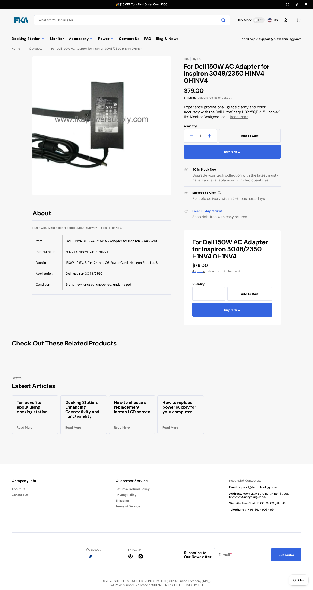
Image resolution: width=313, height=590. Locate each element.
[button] (286, 20)
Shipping (190, 98)
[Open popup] (219, 192)
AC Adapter (36, 49)
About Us (18, 489)
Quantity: (190, 126)
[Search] (224, 20)
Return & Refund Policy (133, 489)
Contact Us (20, 495)
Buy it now (232, 152)
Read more (239, 116)
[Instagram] (287, 4)
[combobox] (132, 20)
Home (16, 49)
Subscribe (286, 555)
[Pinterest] (296, 4)
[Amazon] (306, 4)
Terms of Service (128, 506)
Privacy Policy (126, 495)
